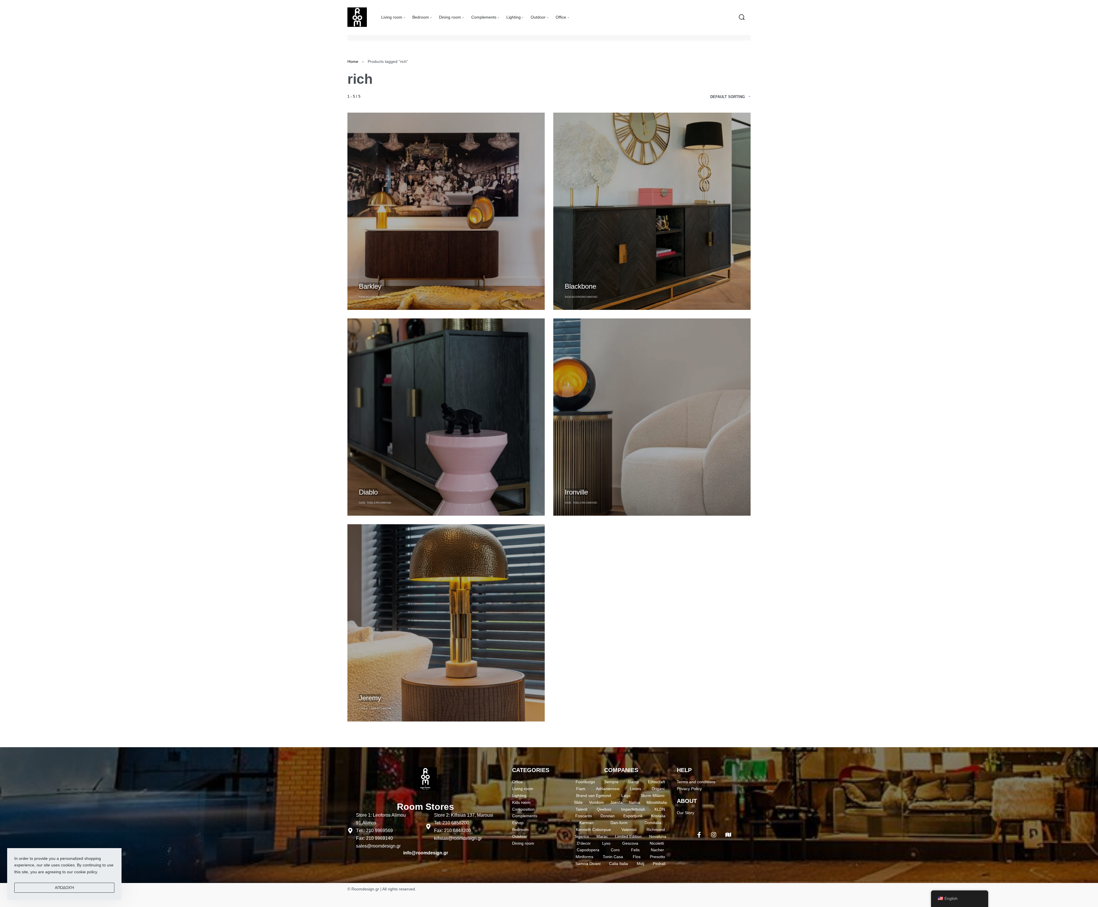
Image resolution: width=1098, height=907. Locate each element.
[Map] (728, 835)
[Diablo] (446, 417)
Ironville (576, 492)
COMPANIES (621, 770)
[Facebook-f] (699, 835)
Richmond (383, 296)
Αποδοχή (64, 888)
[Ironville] (652, 417)
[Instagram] (714, 835)
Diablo (368, 492)
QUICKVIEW (370, 276)
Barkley (370, 286)
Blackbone (580, 286)
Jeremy (370, 698)
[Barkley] (446, 211)
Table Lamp (368, 708)
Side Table (367, 502)
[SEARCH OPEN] (742, 17)
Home (352, 61)
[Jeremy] (446, 622)
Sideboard (367, 296)
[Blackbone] (652, 211)
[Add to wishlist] (392, 276)
